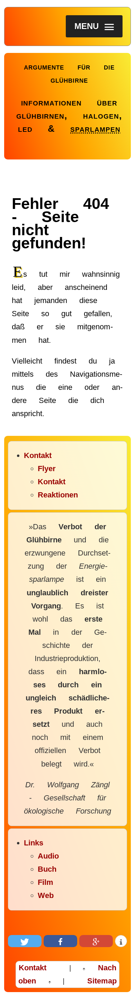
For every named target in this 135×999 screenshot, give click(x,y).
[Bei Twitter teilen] (25, 941)
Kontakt (38, 455)
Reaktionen (58, 495)
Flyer (47, 468)
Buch (47, 869)
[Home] (22, 74)
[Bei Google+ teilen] (96, 941)
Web (46, 895)
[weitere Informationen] (121, 941)
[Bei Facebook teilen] (60, 941)
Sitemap (102, 981)
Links (33, 842)
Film (45, 882)
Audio (48, 856)
